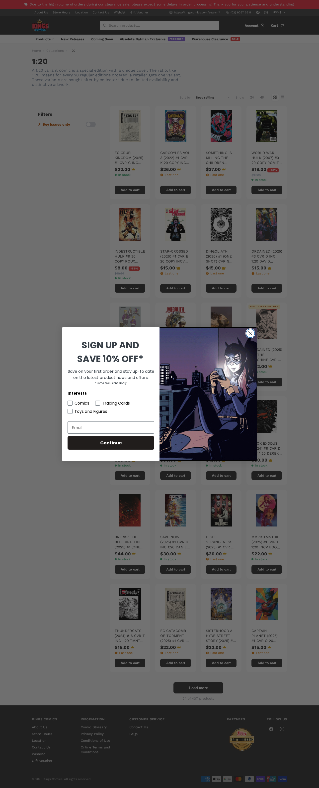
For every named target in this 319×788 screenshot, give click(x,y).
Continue (111, 443)
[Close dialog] (250, 333)
